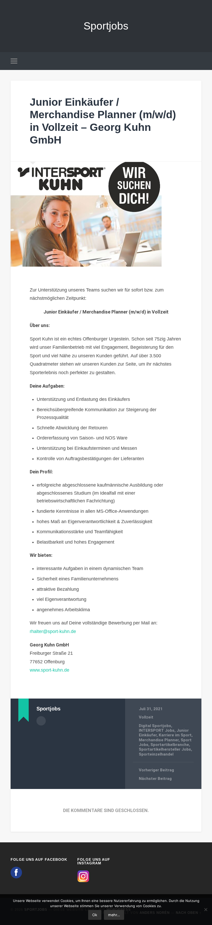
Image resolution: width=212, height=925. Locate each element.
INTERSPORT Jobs (157, 730)
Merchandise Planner (159, 740)
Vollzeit (146, 717)
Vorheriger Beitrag (156, 770)
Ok (94, 915)
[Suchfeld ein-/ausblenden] (198, 61)
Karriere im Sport (175, 735)
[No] (205, 909)
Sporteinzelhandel (156, 754)
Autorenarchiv (41, 720)
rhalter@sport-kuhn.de (53, 631)
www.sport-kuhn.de (49, 670)
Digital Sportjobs (155, 725)
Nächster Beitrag (155, 778)
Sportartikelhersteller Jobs (165, 749)
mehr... (114, 915)
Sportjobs (106, 26)
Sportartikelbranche (169, 744)
